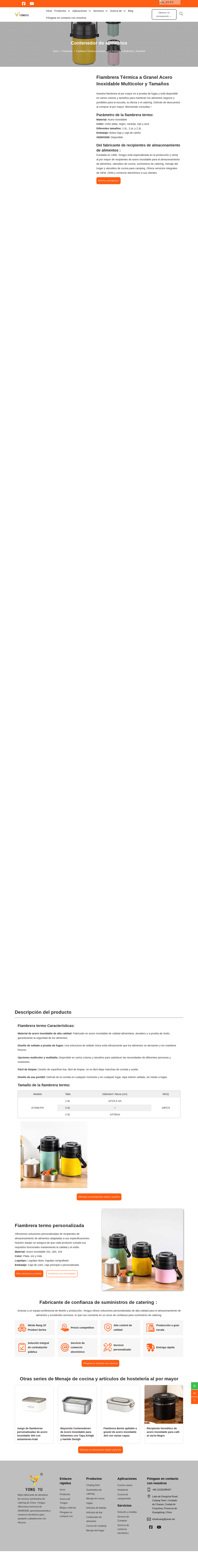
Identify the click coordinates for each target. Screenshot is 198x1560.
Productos (60, 10)
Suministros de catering (94, 1492)
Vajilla (89, 1503)
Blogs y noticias (68, 1507)
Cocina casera (124, 1485)
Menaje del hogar (95, 1530)
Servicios (124, 1505)
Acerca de (116, 10)
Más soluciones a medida (29, 1273)
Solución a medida (127, 1512)
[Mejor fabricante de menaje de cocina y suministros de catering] (22, 14)
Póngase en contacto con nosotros (66, 17)
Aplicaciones (127, 1478)
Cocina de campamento (124, 1496)
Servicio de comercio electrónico (123, 1529)
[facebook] (151, 1527)
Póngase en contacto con (66, 1514)
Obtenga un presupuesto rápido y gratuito (99, 1197)
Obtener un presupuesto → (164, 14)
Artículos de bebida (96, 1508)
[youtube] (159, 1527)
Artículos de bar (94, 1512)
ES (171, 2)
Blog (130, 10)
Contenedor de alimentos (99, 43)
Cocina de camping (96, 1526)
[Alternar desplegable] (69, 11)
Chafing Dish (93, 1485)
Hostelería (122, 1490)
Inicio (49, 10)
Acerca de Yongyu (65, 1501)
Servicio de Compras (123, 1518)
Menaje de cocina (95, 1498)
